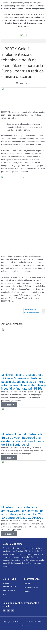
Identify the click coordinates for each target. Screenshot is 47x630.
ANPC (5, 594)
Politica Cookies (9, 590)
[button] (23, 41)
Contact (27, 592)
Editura (27, 584)
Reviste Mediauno (31, 588)
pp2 (29, 83)
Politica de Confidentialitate (9, 585)
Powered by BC (23, 625)
